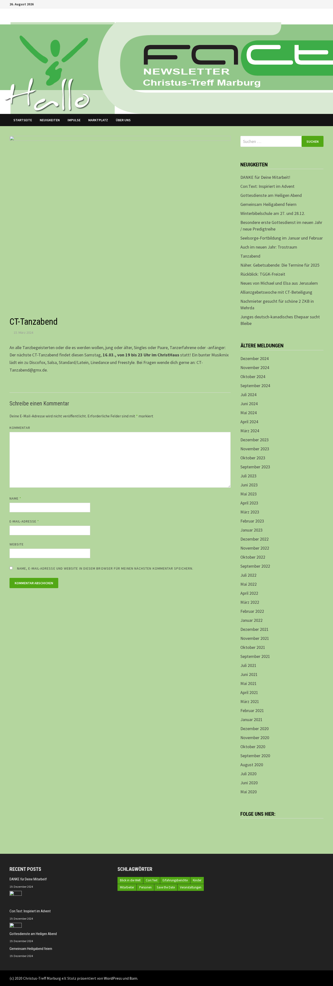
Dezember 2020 (254, 728)
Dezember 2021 (254, 629)
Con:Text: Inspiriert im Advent (267, 186)
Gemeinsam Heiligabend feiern (268, 204)
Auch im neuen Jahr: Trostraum (268, 247)
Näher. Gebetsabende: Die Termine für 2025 (279, 265)
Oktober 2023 (252, 458)
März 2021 (249, 701)
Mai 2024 (248, 412)
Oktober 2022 (252, 557)
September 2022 (255, 566)
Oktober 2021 (252, 647)
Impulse (74, 120)
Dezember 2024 (254, 358)
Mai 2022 (248, 584)
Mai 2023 (248, 494)
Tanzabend (250, 256)
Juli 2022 (248, 575)
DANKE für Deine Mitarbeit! (265, 177)
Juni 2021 (249, 674)
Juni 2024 (249, 403)
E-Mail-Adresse (24, 521)
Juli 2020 (248, 773)
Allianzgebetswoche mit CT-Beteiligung (276, 292)
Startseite (22, 120)
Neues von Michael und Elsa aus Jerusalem (279, 283)
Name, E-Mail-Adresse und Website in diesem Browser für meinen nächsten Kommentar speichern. (105, 568)
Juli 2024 (248, 394)
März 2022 (249, 602)
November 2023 (254, 449)
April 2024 (249, 421)
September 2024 (255, 385)
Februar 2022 (252, 611)
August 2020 (251, 764)
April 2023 (249, 503)
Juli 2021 (248, 665)
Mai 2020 (248, 792)
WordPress (113, 978)
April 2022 (249, 593)
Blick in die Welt (130, 880)
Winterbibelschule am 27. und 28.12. (272, 213)
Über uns (123, 120)
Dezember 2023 (254, 440)
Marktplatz (98, 120)
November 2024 (254, 367)
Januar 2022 (251, 620)
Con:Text (151, 880)
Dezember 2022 (254, 539)
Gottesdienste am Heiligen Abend (271, 195)
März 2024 (249, 430)
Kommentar (20, 427)
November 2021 (254, 638)
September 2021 (255, 656)
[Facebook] (315, 4)
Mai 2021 (248, 683)
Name (15, 498)
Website (17, 544)
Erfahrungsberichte (175, 880)
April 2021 (249, 692)
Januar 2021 (251, 719)
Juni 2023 (249, 485)
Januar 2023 (251, 530)
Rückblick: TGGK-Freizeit (262, 274)
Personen (145, 887)
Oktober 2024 (252, 376)
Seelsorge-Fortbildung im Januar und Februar (281, 238)
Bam (133, 978)
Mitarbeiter (127, 887)
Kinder (197, 880)
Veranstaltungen (190, 887)
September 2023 (255, 467)
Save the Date (166, 887)
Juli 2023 (248, 476)
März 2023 (249, 512)
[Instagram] (320, 4)
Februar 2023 (252, 521)
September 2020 (255, 755)
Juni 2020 (249, 782)
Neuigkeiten (50, 120)
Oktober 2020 (252, 746)
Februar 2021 (252, 710)
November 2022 (254, 548)
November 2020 (254, 737)
